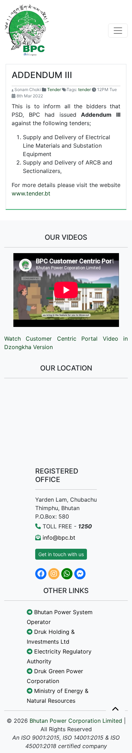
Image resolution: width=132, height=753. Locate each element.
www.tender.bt (31, 193)
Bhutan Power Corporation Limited (76, 720)
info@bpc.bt (59, 537)
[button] (115, 709)
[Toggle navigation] (118, 31)
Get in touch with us (61, 554)
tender (84, 89)
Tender (54, 89)
